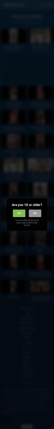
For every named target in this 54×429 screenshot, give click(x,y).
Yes (19, 213)
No (35, 213)
